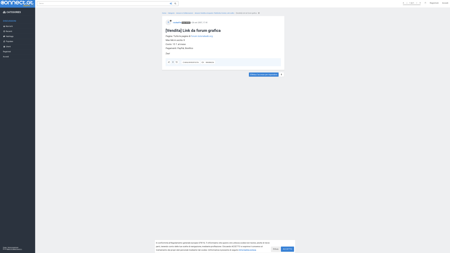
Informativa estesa (247, 250)
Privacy (5, 247)
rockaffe (177, 22)
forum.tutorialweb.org (202, 36)
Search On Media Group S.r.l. (14, 249)
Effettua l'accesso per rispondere (263, 75)
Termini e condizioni (13, 247)
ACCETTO (287, 249)
